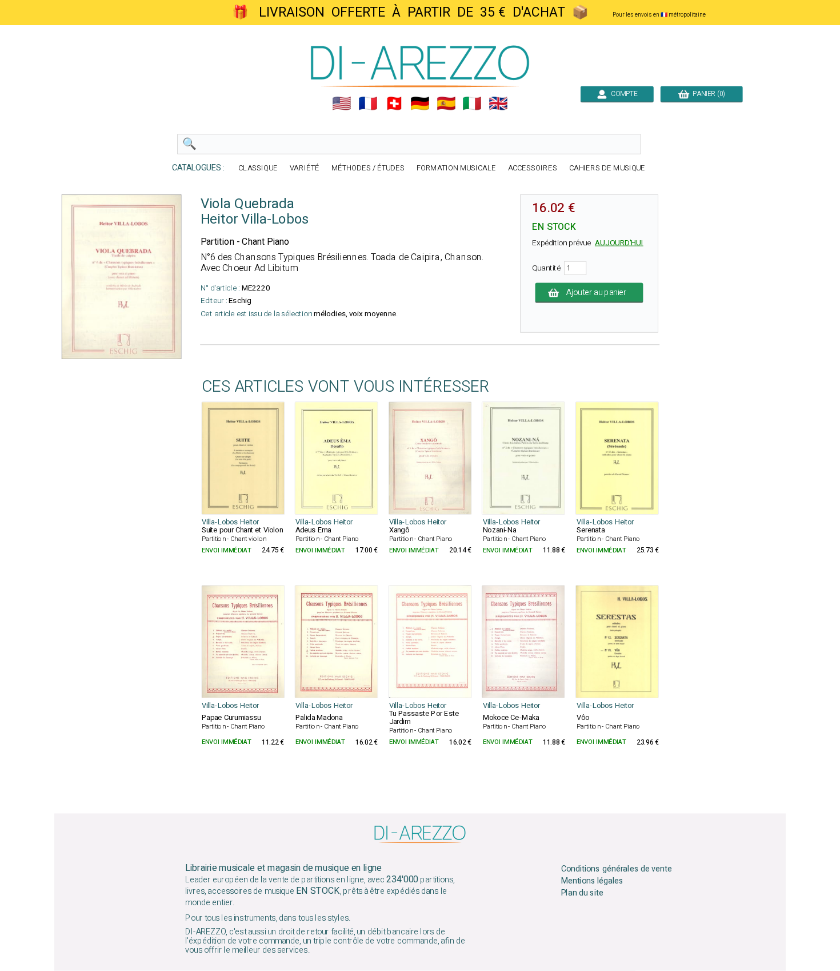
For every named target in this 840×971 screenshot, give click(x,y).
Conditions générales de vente (616, 869)
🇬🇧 (498, 103)
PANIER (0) (707, 94)
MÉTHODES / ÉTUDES (368, 168)
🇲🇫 (368, 103)
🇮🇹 (472, 103)
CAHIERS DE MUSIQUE (607, 168)
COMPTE (622, 94)
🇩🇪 (420, 103)
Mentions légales (592, 881)
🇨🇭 (394, 103)
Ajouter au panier (596, 292)
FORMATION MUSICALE (456, 168)
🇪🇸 (446, 103)
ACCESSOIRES (532, 168)
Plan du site (582, 892)
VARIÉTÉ (304, 168)
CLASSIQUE (258, 168)
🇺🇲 (341, 103)
